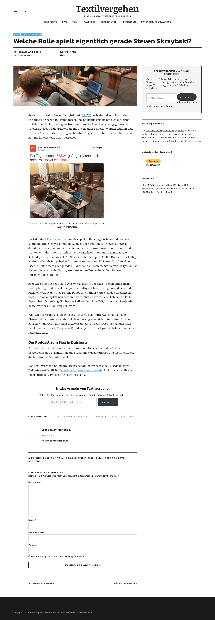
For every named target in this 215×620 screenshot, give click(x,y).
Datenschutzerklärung (156, 21)
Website (32, 545)
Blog (16, 34)
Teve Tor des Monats (162, 192)
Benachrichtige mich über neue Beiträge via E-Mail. (58, 556)
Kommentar (35, 482)
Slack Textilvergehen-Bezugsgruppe (165, 130)
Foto (180, 185)
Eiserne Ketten (56, 239)
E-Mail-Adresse (37, 532)
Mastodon (47, 435)
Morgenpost (64, 328)
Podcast (165, 188)
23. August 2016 (22, 55)
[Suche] (24, 10)
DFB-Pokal (79, 416)
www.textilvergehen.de (56, 440)
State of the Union (31, 34)
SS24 (109, 416)
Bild (84, 115)
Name (32, 520)
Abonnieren (108, 402)
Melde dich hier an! (191, 141)
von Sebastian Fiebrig (27, 51)
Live (64, 21)
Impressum (129, 21)
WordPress (60, 612)
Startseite (50, 21)
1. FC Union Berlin (60, 416)
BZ (89, 115)
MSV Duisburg (96, 416)
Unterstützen (109, 21)
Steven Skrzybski (124, 416)
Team (75, 21)
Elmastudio (86, 612)
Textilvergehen (107, 8)
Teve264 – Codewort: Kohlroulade (81, 370)
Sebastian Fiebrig (59, 430)
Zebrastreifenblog (47, 348)
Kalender (90, 21)
